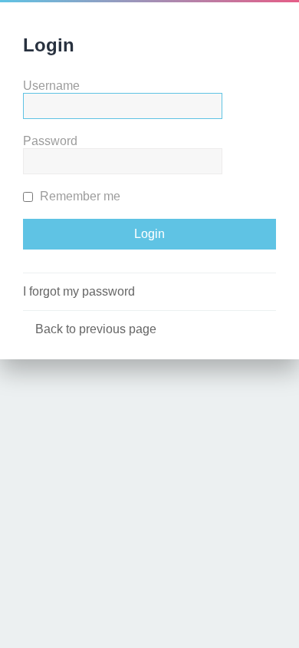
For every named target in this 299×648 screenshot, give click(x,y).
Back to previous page (95, 329)
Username (51, 85)
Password (50, 140)
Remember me (78, 196)
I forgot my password (79, 291)
